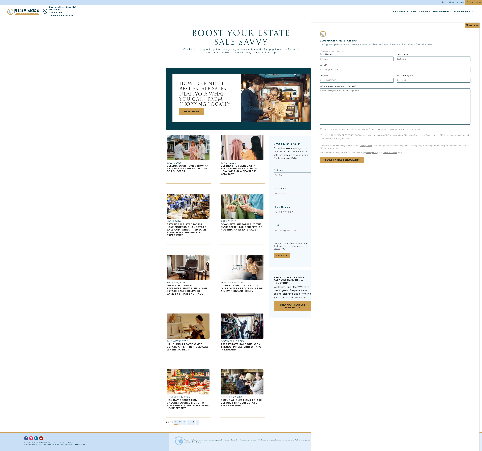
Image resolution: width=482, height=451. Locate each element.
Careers (460, 2)
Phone (324, 75)
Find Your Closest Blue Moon (292, 306)
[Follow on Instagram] (31, 438)
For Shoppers (462, 11)
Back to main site (474, 2)
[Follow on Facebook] (26, 438)
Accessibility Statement (51, 444)
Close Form (472, 25)
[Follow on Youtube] (41, 438)
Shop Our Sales (420, 11)
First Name (280, 170)
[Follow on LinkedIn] (36, 438)
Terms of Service (390, 153)
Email (277, 225)
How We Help (441, 11)
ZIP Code (402, 75)
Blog (444, 2)
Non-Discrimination (68, 444)
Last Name (280, 188)
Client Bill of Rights (194, 442)
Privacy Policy (290, 246)
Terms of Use (80, 444)
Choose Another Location (61, 15)
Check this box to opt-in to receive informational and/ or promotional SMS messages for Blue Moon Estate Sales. (372, 129)
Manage (27, 444)
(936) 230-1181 (55, 12)
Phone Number (282, 207)
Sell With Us (400, 11)
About (452, 2)
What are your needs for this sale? (338, 86)
